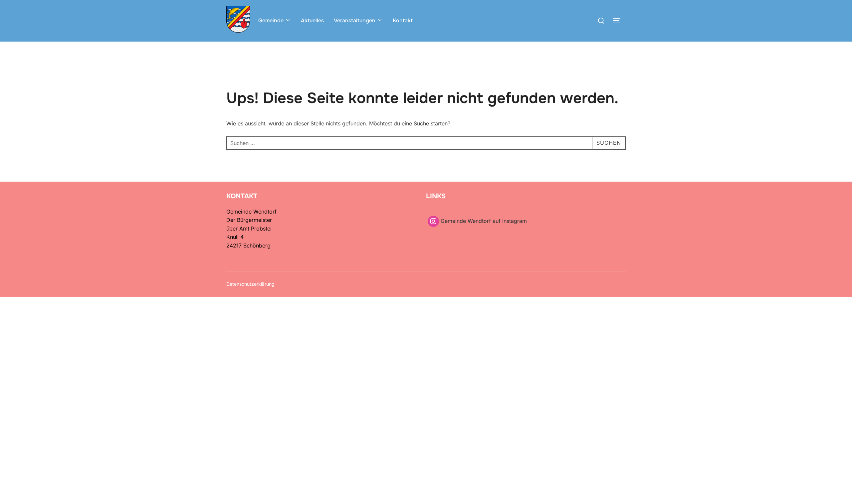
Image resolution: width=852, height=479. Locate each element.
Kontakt (403, 20)
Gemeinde (271, 20)
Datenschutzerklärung (250, 284)
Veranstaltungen (354, 20)
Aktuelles (312, 20)
